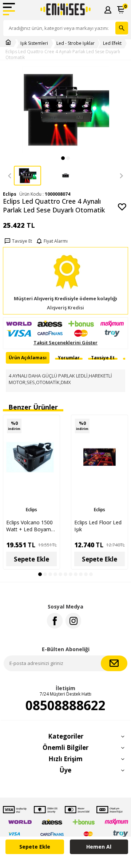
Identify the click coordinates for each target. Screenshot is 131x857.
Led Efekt (112, 43)
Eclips (31, 509)
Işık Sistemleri (34, 43)
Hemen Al (98, 846)
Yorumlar (69, 358)
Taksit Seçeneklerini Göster (65, 343)
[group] (65, 110)
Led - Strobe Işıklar (75, 43)
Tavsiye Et (22, 241)
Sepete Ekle (34, 846)
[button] (63, 158)
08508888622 (65, 705)
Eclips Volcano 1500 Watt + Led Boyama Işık (30, 526)
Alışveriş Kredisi (65, 308)
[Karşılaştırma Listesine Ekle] (50, 424)
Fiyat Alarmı (56, 241)
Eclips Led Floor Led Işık (98, 526)
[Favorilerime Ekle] (50, 436)
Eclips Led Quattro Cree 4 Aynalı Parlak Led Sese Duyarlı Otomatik (62, 54)
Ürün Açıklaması (28, 358)
